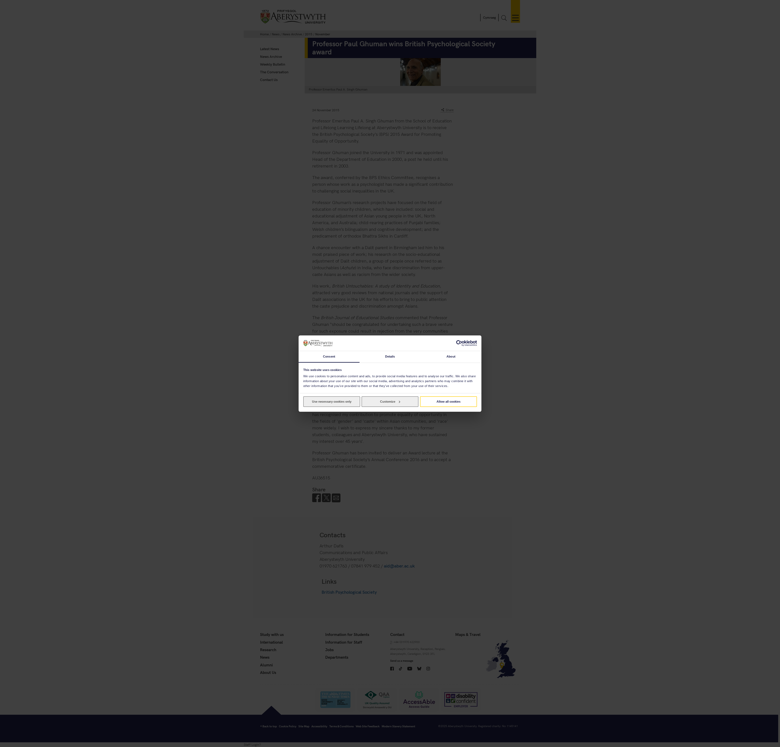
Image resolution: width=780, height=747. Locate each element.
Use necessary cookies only (331, 401)
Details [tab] (390, 356)
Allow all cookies (448, 401)
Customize (387, 401)
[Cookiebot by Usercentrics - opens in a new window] (459, 343)
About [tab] (450, 356)
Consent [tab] (329, 356)
